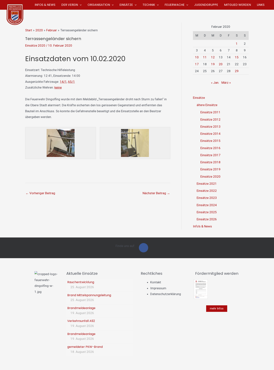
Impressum (158, 288)
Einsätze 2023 (207, 198)
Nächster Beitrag (156, 193)
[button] (80, 4)
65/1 (71, 82)
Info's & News (202, 226)
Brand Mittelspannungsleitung (89, 295)
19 (213, 64)
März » (226, 82)
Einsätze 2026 (207, 219)
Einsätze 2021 (207, 183)
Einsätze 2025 (207, 212)
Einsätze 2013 (210, 126)
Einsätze (199, 98)
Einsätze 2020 (35, 45)
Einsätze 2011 (210, 112)
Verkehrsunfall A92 (81, 321)
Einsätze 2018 (210, 162)
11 (205, 57)
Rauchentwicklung (80, 282)
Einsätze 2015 (210, 141)
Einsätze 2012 (210, 119)
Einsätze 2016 (210, 148)
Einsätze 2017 (210, 155)
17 (197, 64)
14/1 (63, 82)
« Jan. (215, 82)
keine (58, 87)
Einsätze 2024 (207, 205)
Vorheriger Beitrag (40, 193)
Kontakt (155, 282)
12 (213, 57)
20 (221, 64)
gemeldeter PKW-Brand (85, 347)
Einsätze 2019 (210, 169)
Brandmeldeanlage (81, 308)
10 (197, 57)
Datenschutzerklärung (165, 294)
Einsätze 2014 (210, 134)
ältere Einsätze (207, 105)
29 (237, 71)
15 (237, 57)
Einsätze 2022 (207, 191)
